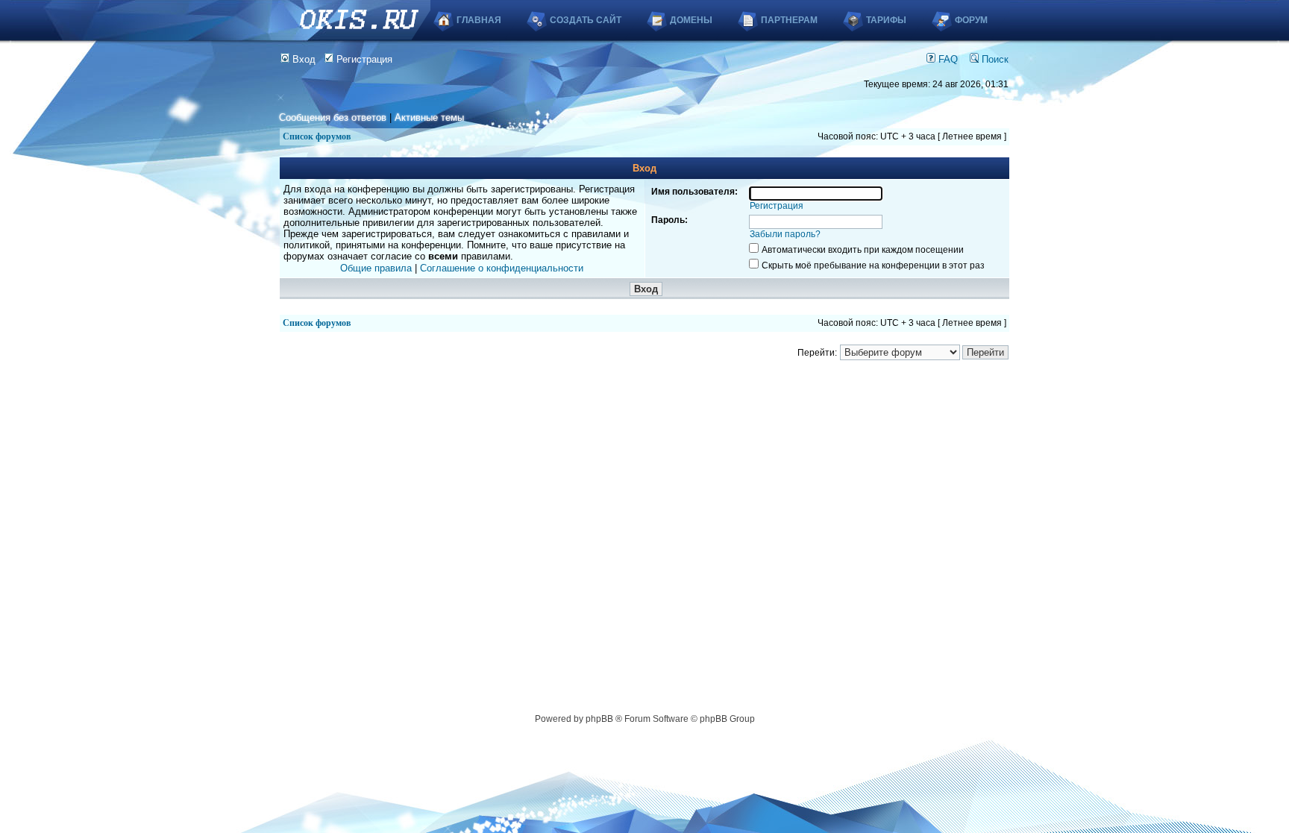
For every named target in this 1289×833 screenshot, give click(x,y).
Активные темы (429, 117)
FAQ (946, 59)
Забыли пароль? (785, 234)
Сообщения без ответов (332, 117)
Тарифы (886, 20)
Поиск (994, 59)
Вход (302, 59)
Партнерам (789, 20)
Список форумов (317, 136)
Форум (971, 20)
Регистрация (362, 59)
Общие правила (376, 268)
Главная (479, 20)
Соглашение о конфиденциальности (501, 268)
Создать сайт (585, 20)
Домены (691, 20)
